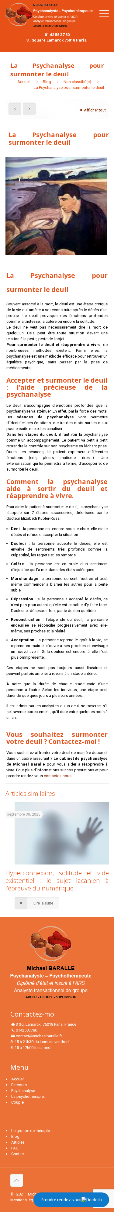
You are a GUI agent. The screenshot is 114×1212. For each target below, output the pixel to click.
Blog (47, 81)
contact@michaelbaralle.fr (39, 1036)
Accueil (23, 81)
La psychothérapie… (29, 1096)
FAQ (15, 1148)
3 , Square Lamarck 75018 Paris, (57, 40)
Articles (18, 1142)
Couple (17, 1102)
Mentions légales (25, 1200)
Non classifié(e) (77, 81)
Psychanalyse (23, 1090)
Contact (18, 1154)
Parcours (19, 1085)
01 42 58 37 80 (57, 34)
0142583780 (26, 1030)
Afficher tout (94, 110)
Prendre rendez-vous (61, 1199)
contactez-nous (57, 775)
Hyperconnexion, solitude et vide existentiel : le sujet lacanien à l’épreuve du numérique (57, 880)
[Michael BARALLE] (49, 16)
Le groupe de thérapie (30, 1130)
